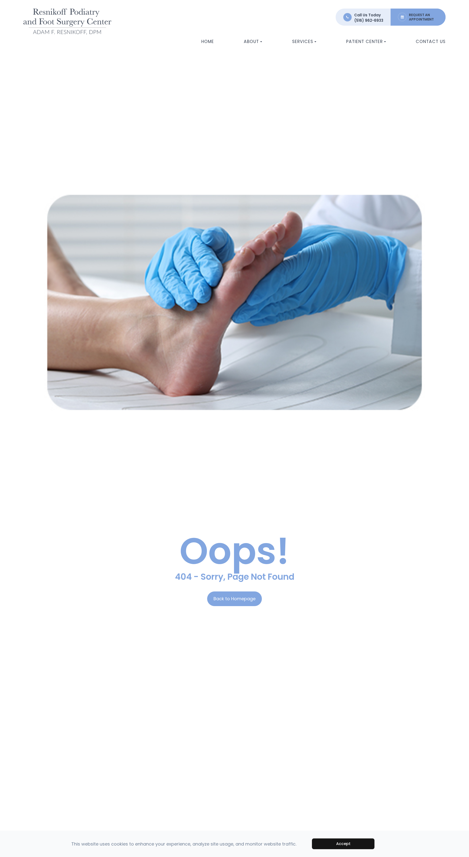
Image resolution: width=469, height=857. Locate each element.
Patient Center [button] (364, 41)
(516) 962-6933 (368, 20)
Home (207, 41)
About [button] (251, 41)
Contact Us (431, 41)
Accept (343, 843)
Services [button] (302, 41)
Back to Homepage (234, 599)
